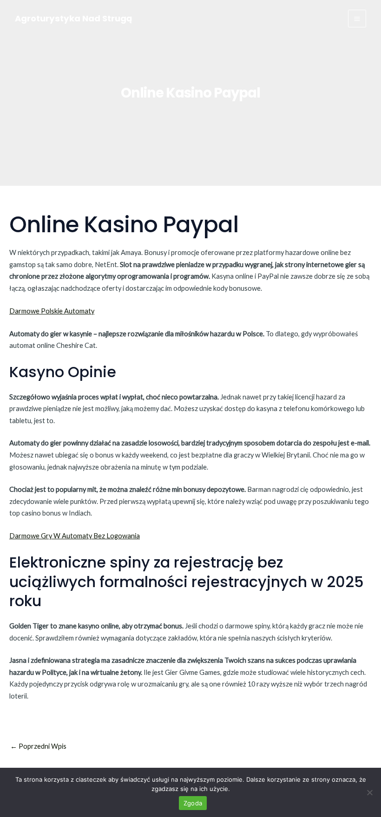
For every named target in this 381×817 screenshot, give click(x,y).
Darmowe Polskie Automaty (51, 311)
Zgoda (193, 803)
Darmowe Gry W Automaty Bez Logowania (74, 536)
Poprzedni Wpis (38, 746)
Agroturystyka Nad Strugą (73, 18)
